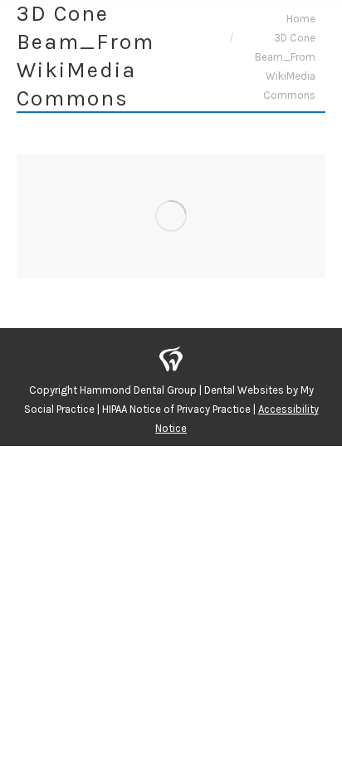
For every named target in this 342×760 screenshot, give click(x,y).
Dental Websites (244, 390)
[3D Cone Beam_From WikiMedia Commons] (171, 216)
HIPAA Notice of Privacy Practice (176, 409)
